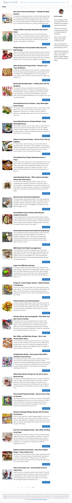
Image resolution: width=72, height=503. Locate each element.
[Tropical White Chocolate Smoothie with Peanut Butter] (7, 36)
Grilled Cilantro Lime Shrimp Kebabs (26, 301)
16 (28, 487)
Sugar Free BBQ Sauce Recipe (24, 265)
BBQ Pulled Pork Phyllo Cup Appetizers (27, 248)
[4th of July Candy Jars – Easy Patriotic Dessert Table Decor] (7, 475)
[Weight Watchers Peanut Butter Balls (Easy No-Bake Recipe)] (7, 54)
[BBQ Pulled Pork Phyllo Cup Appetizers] (7, 255)
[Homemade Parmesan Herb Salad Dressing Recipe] (7, 237)
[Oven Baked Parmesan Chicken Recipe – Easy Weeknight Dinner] (7, 128)
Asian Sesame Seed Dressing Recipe (26, 197)
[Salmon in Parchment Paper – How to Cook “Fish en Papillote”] (7, 146)
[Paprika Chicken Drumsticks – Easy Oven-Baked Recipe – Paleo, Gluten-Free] (7, 457)
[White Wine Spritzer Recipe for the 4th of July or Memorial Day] (7, 382)
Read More (46, 26)
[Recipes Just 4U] (10, 2)
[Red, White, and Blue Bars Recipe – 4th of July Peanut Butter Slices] (7, 343)
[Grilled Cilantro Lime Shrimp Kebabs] (7, 307)
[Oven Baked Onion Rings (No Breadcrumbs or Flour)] (7, 165)
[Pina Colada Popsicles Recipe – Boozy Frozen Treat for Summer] (7, 401)
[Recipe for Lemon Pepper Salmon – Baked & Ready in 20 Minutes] (7, 290)
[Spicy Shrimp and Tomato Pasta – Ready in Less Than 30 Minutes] (7, 72)
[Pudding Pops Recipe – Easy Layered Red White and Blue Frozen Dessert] (7, 362)
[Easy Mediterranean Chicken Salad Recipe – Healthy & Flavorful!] (7, 219)
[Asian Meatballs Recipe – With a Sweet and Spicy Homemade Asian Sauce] (7, 185)
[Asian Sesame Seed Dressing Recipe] (7, 203)
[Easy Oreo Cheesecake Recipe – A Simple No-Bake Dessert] (7, 18)
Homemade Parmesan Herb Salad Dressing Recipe (31, 230)
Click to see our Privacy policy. (40, 499)
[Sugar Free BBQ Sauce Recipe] (7, 272)
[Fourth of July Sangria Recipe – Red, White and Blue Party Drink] (7, 438)
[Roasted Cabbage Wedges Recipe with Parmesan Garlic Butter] (7, 419)
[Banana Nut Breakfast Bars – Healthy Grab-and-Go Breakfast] (7, 91)
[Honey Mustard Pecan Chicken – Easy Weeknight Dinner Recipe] (7, 110)
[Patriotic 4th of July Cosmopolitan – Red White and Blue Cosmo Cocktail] (7, 324)
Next (33, 487)
